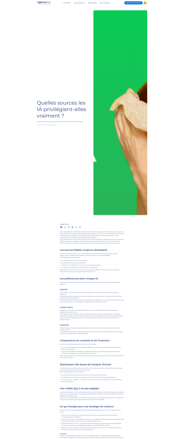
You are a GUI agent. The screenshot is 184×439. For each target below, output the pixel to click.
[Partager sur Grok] (79, 227)
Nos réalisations (79, 3)
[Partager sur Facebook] (65, 227)
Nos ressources (105, 3)
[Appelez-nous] (145, 2)
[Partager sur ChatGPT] (72, 227)
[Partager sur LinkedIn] (61, 227)
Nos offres (66, 3)
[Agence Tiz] (43, 3)
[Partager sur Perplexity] (76, 227)
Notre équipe (92, 3)
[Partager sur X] (68, 227)
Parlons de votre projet (133, 2)
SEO (75, 388)
